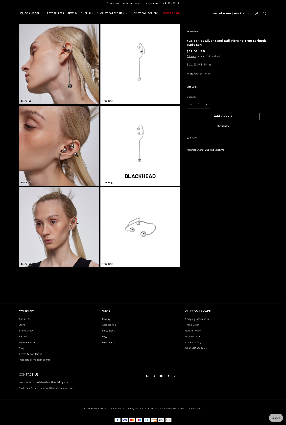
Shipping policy (195, 408)
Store (22, 324)
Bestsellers (108, 342)
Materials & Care (195, 149)
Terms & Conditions (30, 354)
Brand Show (26, 330)
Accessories (109, 324)
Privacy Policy (193, 342)
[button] (111, 13)
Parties (23, 336)
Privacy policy (134, 408)
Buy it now (223, 126)
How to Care (192, 336)
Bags (105, 336)
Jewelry (106, 319)
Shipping (191, 56)
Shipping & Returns (214, 149)
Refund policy (117, 408)
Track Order (192, 324)
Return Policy (193, 330)
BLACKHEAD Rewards (198, 348)
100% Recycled (27, 342)
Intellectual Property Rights (34, 359)
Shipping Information (197, 319)
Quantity (191, 96)
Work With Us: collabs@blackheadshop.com (44, 382)
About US (24, 319)
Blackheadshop (98, 408)
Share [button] (193, 137)
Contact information (174, 408)
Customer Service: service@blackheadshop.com (46, 388)
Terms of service (152, 408)
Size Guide (192, 86)
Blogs (22, 348)
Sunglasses (108, 330)
